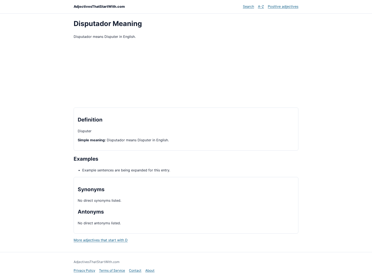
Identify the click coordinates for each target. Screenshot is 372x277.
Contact (135, 270)
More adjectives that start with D (101, 240)
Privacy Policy (84, 270)
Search (248, 6)
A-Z (261, 6)
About (150, 270)
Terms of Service (112, 270)
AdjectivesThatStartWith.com (99, 6)
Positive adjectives (283, 6)
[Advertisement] (186, 73)
